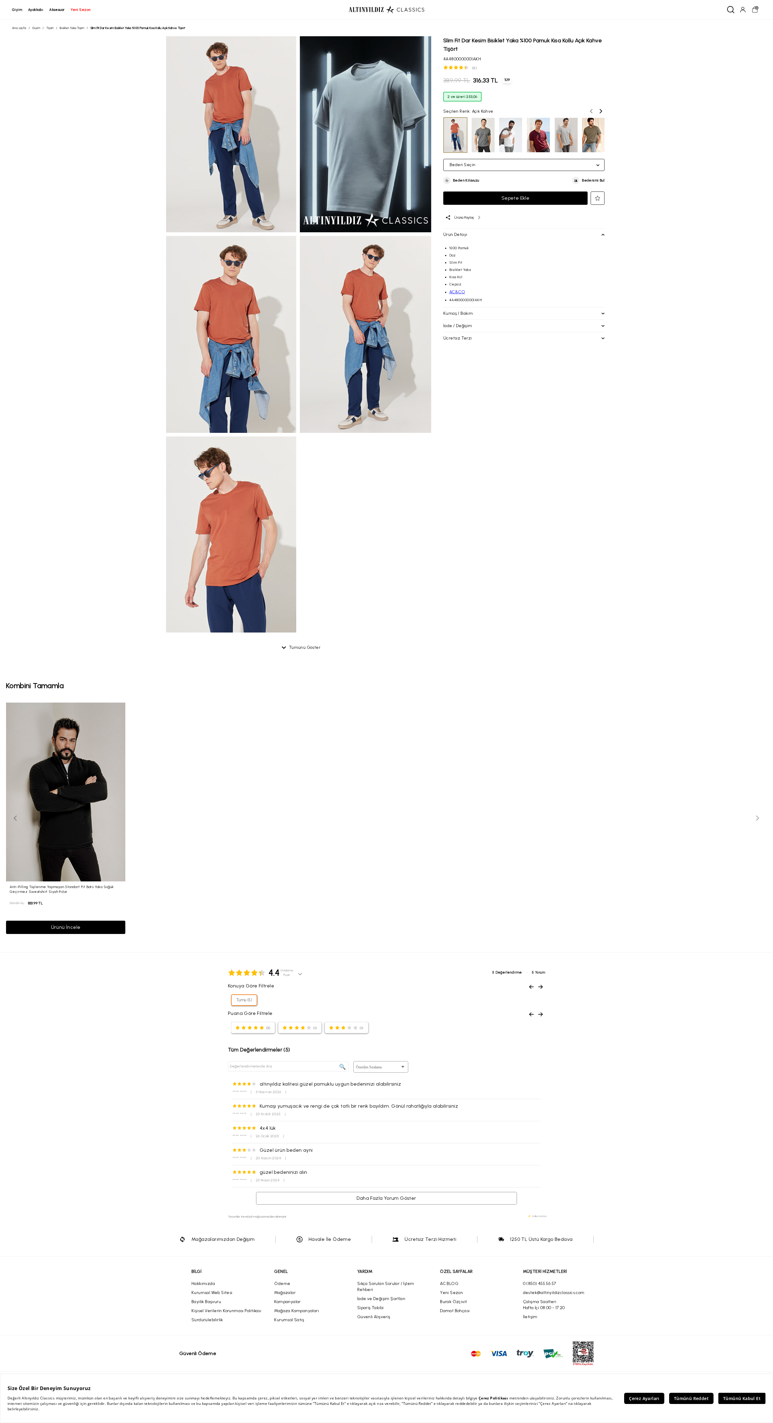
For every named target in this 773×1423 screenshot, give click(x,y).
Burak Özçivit (453, 1301)
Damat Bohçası (455, 1310)
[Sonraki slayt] (757, 818)
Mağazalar (285, 1292)
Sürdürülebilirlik (207, 1319)
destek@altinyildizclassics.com (554, 1292)
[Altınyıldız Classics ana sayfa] (386, 9)
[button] (461, 180)
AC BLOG (449, 1283)
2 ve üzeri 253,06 (462, 97)
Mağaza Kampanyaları (296, 1310)
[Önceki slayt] (16, 818)
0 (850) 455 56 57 (539, 1283)
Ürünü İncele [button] (66, 927)
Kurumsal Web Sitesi (212, 1292)
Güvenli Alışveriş (373, 1316)
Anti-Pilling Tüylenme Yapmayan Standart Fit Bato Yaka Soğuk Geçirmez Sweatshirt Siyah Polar (62, 889)
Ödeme (282, 1283)
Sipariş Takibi (370, 1307)
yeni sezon (80, 10)
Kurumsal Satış (289, 1319)
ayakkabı (35, 10)
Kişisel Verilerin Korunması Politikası (226, 1310)
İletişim (530, 1316)
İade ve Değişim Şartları (381, 1298)
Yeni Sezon (451, 1292)
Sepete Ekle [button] (515, 198)
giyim (17, 10)
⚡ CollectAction (537, 1216)
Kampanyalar (287, 1301)
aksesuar (57, 10)
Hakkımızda (203, 1283)
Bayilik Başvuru (206, 1301)
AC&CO (457, 292)
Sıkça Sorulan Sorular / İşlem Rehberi (385, 1286)
